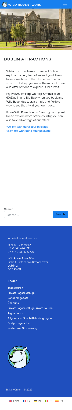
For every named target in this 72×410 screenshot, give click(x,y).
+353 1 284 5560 (21, 244)
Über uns (13, 303)
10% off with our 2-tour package (27, 126)
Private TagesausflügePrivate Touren (30, 308)
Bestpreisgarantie (19, 323)
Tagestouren (15, 288)
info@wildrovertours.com (23, 238)
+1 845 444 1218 (21, 248)
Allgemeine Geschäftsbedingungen (30, 318)
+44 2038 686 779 (23, 252)
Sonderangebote (18, 298)
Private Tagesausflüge (21, 293)
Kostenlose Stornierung (22, 328)
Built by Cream (14, 389)
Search (8, 209)
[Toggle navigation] (65, 4)
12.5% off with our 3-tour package (28, 130)
